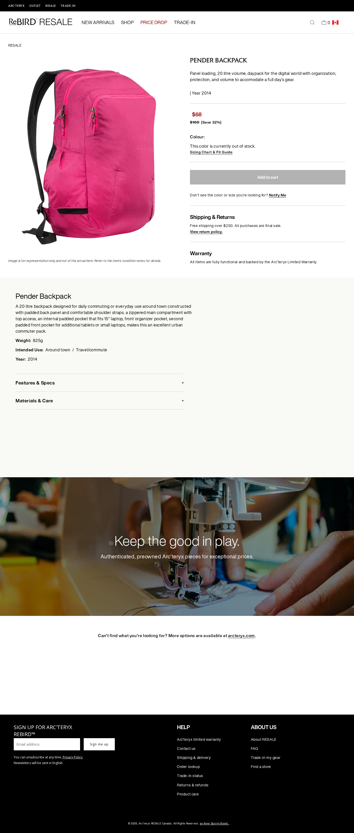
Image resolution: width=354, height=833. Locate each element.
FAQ (254, 748)
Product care (188, 794)
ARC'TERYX (16, 6)
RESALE (50, 6)
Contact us (186, 748)
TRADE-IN (68, 6)
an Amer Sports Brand (214, 823)
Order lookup (188, 766)
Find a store (261, 766)
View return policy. (206, 232)
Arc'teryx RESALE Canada (155, 823)
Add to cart (267, 177)
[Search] (312, 22)
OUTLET (35, 6)
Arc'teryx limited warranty (199, 739)
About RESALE (264, 739)
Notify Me (277, 195)
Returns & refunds (192, 785)
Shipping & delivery (194, 757)
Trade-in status (190, 775)
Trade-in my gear (266, 757)
